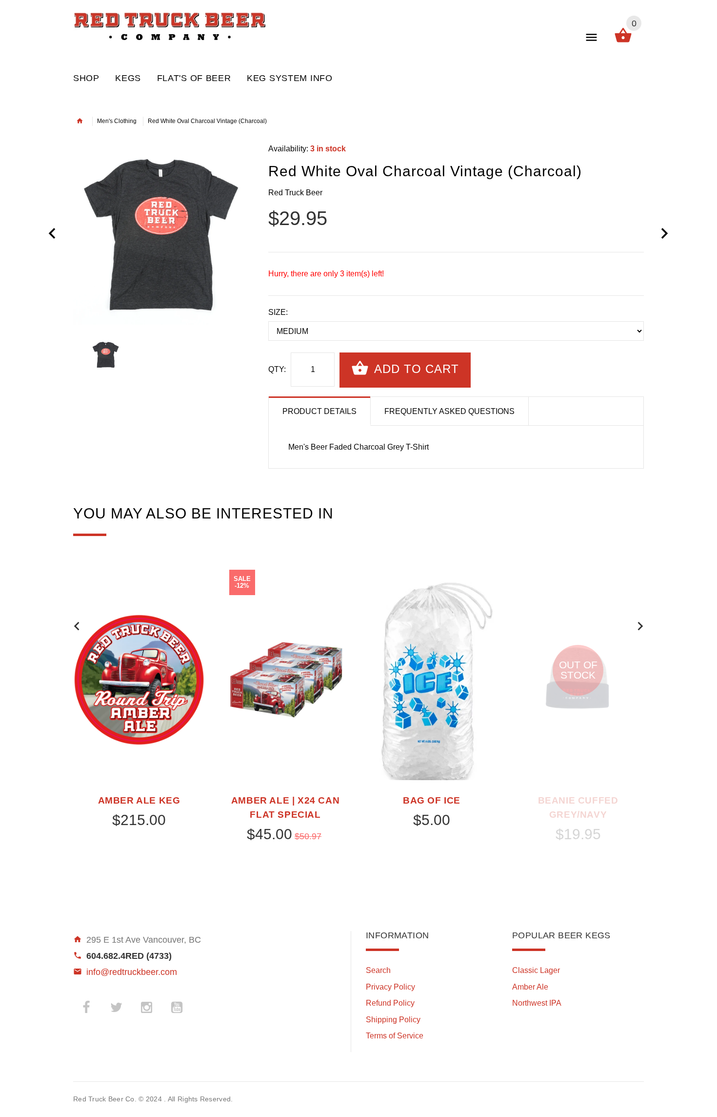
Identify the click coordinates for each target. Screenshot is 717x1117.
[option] (163, 234)
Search (378, 970)
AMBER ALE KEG (139, 800)
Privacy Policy (390, 987)
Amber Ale (530, 987)
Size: (278, 312)
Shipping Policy (393, 1019)
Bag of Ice (431, 800)
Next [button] (640, 626)
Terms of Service (394, 1036)
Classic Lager (536, 970)
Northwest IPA (536, 1003)
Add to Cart (415, 368)
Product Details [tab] (319, 411)
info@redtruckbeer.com (131, 972)
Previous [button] (77, 626)
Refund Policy (390, 1003)
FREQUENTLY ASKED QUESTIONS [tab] (449, 411)
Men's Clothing (117, 121)
